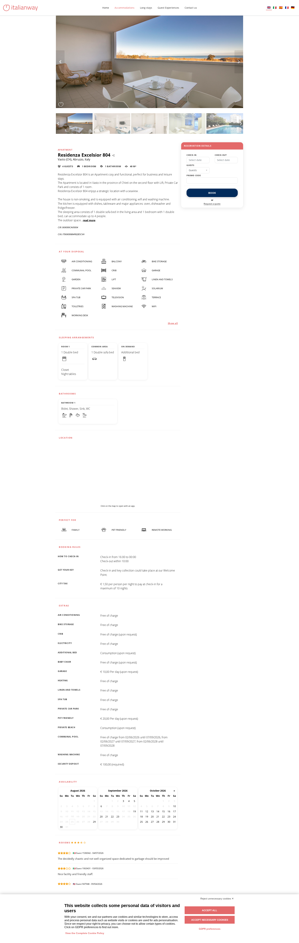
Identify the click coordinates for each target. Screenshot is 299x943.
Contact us (191, 7)
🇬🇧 (269, 7)
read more (89, 220)
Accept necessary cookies (209, 919)
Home (105, 7)
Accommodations (124, 7)
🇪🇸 (281, 8)
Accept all (209, 910)
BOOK (212, 192)
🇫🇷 (287, 8)
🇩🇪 (293, 8)
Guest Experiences (168, 7)
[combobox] (198, 170)
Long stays (146, 7)
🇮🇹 (275, 8)
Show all (173, 323)
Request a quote (212, 203)
